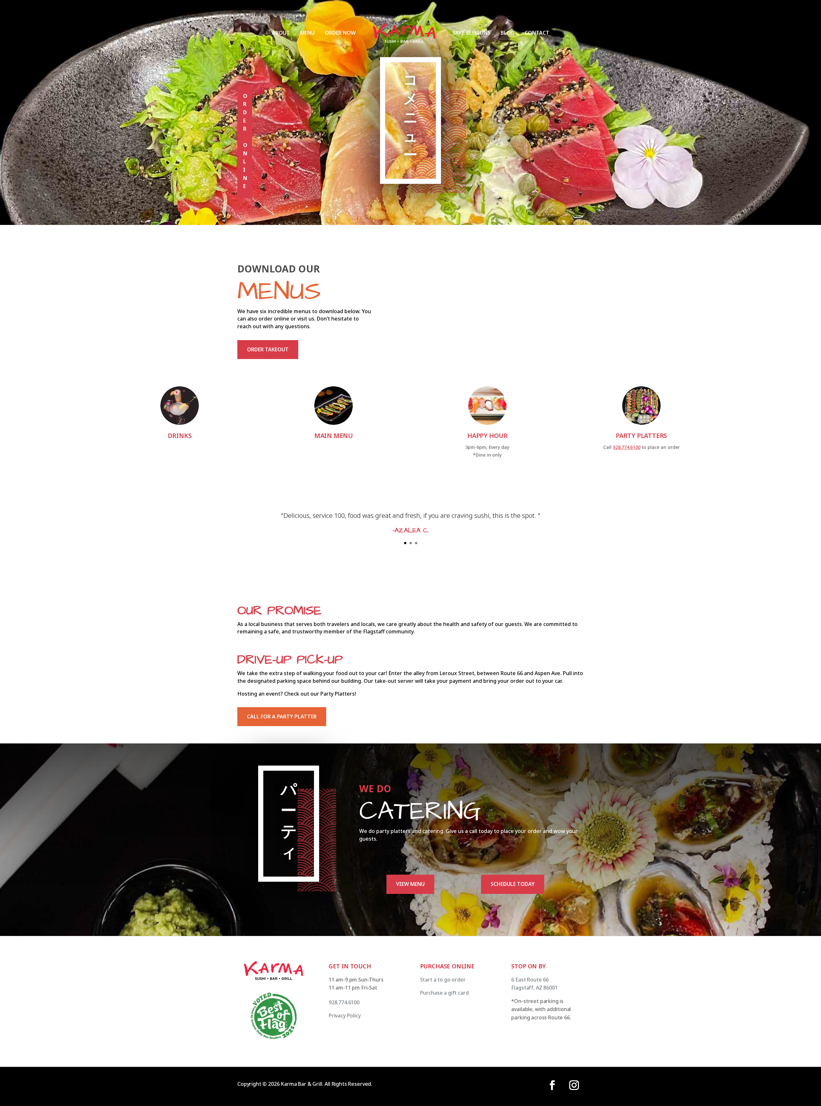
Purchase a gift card (444, 992)
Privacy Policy (345, 1015)
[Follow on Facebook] (552, 1085)
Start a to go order (443, 979)
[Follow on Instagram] (574, 1085)
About (281, 32)
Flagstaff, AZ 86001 (534, 987)
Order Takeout (268, 349)
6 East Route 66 (530, 979)
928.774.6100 (626, 447)
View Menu (410, 883)
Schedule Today (513, 883)
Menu (307, 32)
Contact (537, 32)
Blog (507, 32)
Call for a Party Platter (282, 716)
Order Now (340, 32)
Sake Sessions (471, 32)
